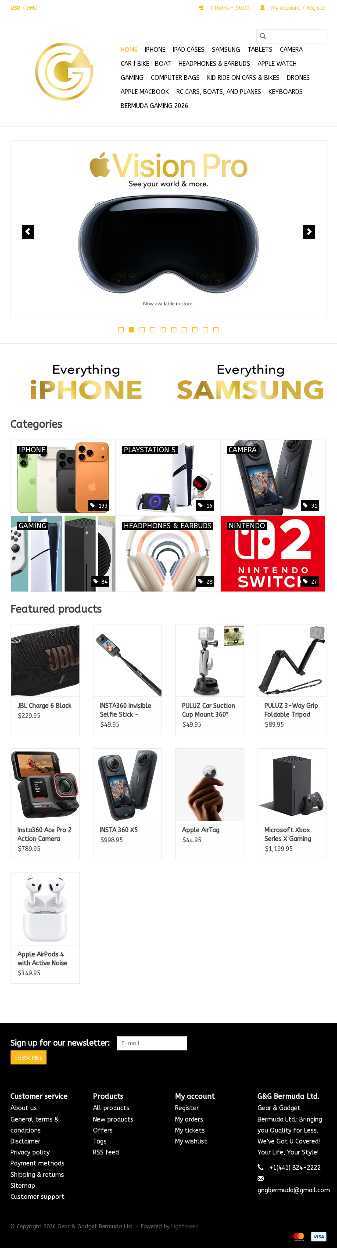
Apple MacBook (145, 92)
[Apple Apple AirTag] (209, 784)
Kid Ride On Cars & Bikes (243, 78)
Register (187, 1108)
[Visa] (317, 1236)
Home (129, 50)
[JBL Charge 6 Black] (45, 660)
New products (113, 1119)
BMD (32, 8)
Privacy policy (30, 1152)
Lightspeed (185, 1226)
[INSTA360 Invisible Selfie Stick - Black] (127, 660)
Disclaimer (25, 1141)
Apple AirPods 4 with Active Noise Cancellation (43, 959)
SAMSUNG (226, 50)
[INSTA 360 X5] (127, 784)
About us (24, 1108)
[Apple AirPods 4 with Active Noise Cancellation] (45, 909)
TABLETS (259, 50)
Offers (103, 1130)
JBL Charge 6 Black (45, 706)
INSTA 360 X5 (119, 830)
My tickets (190, 1130)
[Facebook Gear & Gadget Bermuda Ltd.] (288, 1043)
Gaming (132, 78)
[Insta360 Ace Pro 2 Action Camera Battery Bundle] (45, 784)
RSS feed (106, 1152)
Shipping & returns (37, 1175)
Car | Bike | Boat (146, 64)
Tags (100, 1141)
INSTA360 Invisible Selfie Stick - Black (125, 710)
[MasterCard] (298, 1236)
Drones (298, 78)
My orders (189, 1119)
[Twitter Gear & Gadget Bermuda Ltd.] (304, 1043)
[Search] (262, 36)
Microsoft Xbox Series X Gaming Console (288, 835)
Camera (291, 50)
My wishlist (191, 1141)
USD (16, 8)
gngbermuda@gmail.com (294, 1190)
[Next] (309, 232)
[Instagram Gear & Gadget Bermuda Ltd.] (319, 1043)
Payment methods (38, 1163)
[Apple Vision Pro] (168, 229)
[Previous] (28, 232)
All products (111, 1108)
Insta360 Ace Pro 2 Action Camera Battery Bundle (45, 835)
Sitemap (23, 1186)
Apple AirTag (200, 830)
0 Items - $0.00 (229, 8)
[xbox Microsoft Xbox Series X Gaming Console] (292, 784)
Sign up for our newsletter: (60, 1043)
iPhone (155, 50)
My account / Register (297, 8)
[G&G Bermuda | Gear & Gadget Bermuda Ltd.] (64, 72)
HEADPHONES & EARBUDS (214, 64)
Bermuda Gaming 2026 (154, 106)
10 (216, 329)
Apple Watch (277, 64)
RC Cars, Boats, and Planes (218, 92)
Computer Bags (175, 78)
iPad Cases (188, 50)
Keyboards (286, 92)
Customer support (38, 1197)
